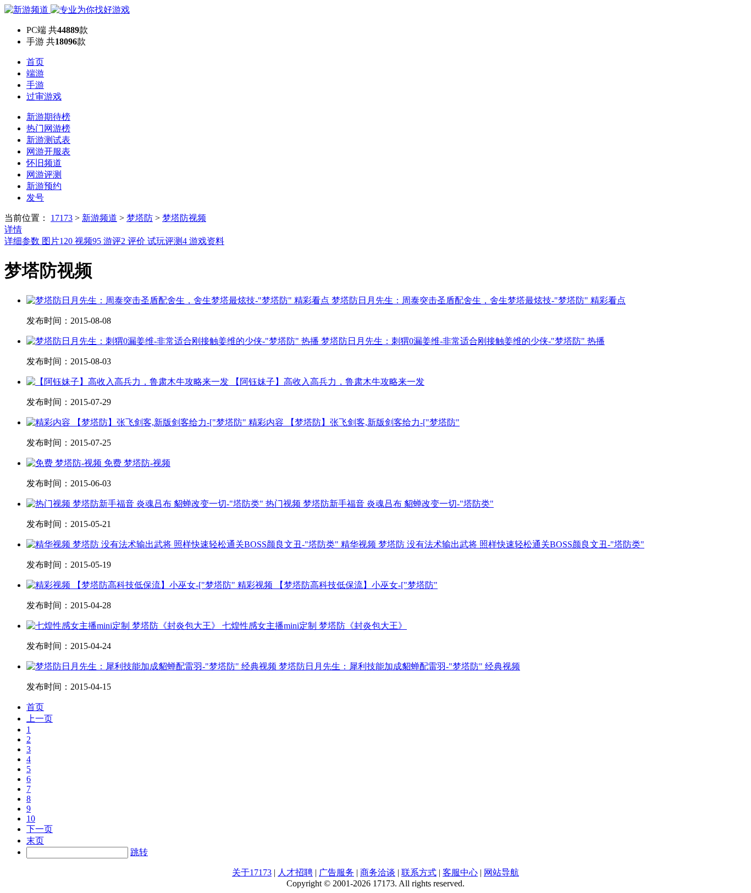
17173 (62, 218)
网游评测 (44, 174)
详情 (13, 229)
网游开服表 (48, 151)
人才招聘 (295, 872)
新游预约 (44, 186)
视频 (88, 241)
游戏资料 (206, 241)
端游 (35, 73)
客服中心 (460, 872)
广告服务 (336, 872)
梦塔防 (139, 218)
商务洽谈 (377, 872)
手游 (35, 85)
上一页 (39, 718)
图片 (57, 241)
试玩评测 (167, 241)
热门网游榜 (48, 128)
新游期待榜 (48, 116)
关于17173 (252, 872)
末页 (35, 840)
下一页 (39, 829)
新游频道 (99, 218)
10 (30, 818)
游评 (114, 241)
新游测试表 (48, 140)
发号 (35, 197)
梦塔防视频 (184, 218)
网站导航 (501, 872)
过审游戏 (44, 96)
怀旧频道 (44, 163)
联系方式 (419, 872)
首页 (35, 61)
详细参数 (23, 241)
